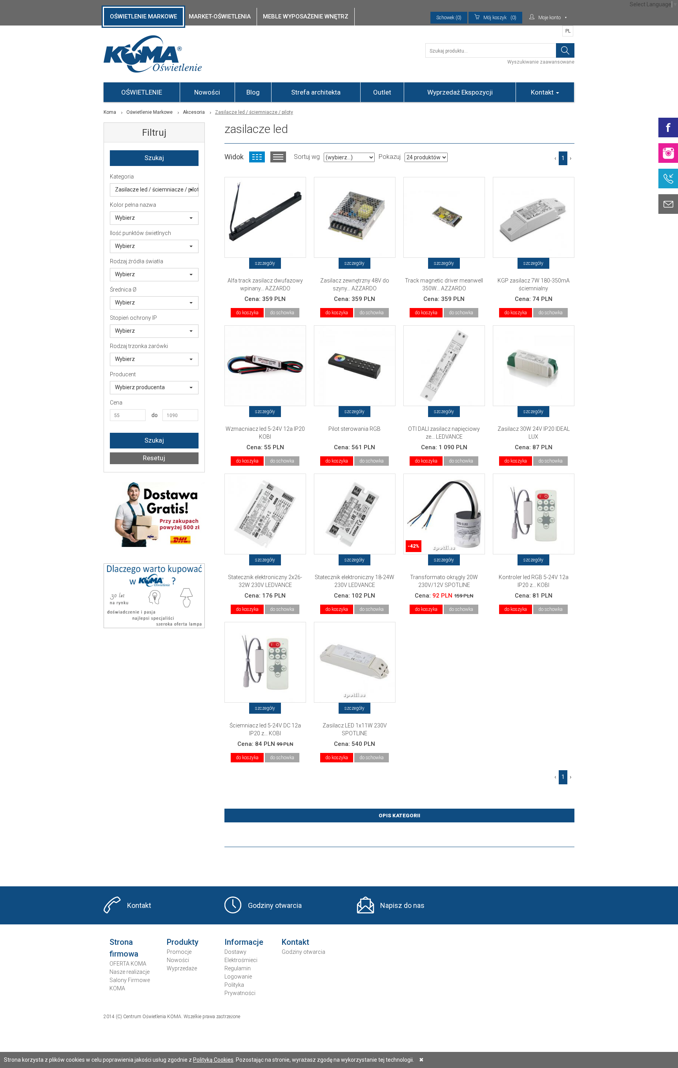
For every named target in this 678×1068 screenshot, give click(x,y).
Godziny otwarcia (275, 905)
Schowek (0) (448, 17)
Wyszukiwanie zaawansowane (540, 62)
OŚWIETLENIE (141, 92)
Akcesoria (194, 112)
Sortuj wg (307, 156)
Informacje (243, 942)
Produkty (183, 942)
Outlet (382, 92)
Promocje (179, 952)
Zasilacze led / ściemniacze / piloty (157, 189)
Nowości (207, 92)
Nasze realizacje (129, 972)
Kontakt (543, 92)
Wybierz (125, 218)
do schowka (282, 312)
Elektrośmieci (240, 960)
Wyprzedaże (182, 968)
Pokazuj (390, 156)
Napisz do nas (402, 905)
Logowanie (238, 976)
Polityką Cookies (213, 1060)
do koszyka (247, 312)
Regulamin (237, 968)
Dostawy (235, 952)
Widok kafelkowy (257, 156)
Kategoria (122, 176)
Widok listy (278, 156)
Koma (110, 112)
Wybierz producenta (140, 387)
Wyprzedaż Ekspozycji (460, 92)
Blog (253, 92)
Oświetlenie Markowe (149, 112)
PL (567, 31)
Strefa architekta (316, 92)
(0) (499, 17)
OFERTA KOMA (127, 963)
